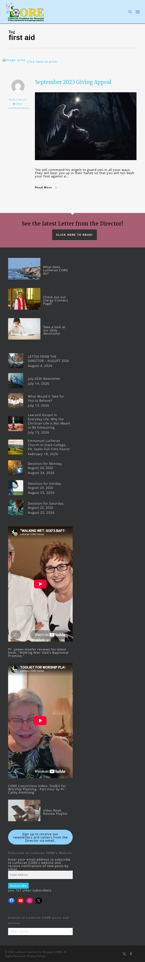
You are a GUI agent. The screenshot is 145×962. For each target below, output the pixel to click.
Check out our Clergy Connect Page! (55, 300)
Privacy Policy (35, 956)
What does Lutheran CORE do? (55, 270)
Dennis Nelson (18, 99)
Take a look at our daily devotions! (54, 330)
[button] (138, 12)
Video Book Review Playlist (55, 812)
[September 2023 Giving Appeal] (86, 166)
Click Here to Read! (74, 234)
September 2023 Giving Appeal (73, 82)
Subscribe (18, 885)
